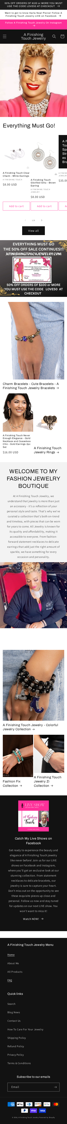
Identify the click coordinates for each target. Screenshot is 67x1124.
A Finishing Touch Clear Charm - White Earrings (16, 174)
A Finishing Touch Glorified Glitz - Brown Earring (43, 183)
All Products (14, 971)
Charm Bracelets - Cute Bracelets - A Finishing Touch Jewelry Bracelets (31, 386)
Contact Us (14, 1020)
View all (33, 230)
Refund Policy (15, 1046)
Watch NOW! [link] (31, 919)
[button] (5, 36)
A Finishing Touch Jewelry (28, 1117)
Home (11, 954)
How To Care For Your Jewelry (25, 1029)
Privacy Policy (15, 1054)
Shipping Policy (16, 1038)
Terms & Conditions (19, 1063)
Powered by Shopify (47, 1117)
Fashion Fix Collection (12, 783)
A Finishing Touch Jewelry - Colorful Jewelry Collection (30, 727)
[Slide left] (25, 220)
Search (11, 1004)
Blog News (13, 1012)
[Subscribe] (55, 1087)
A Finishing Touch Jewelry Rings (47, 450)
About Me (13, 963)
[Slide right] (42, 220)
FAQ (9, 980)
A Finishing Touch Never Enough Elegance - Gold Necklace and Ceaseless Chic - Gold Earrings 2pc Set (17, 441)
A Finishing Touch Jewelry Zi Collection (47, 781)
